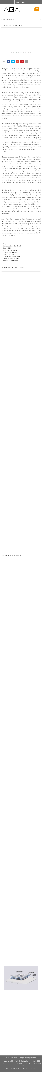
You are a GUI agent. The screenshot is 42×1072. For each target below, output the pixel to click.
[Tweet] (13, 62)
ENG (23, 2)
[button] (11, 52)
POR (17, 2)
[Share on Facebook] (9, 62)
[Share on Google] (18, 62)
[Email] (27, 62)
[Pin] (22, 62)
